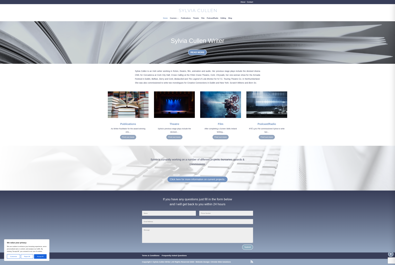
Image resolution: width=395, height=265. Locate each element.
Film (202, 18)
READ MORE (197, 52)
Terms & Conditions (150, 256)
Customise (13, 256)
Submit (247, 247)
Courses (173, 18)
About (242, 2)
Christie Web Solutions (221, 262)
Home (165, 18)
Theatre (196, 18)
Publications (186, 18)
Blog (230, 18)
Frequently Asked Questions (174, 256)
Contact (250, 2)
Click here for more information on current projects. (197, 179)
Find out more (128, 137)
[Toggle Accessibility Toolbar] (390, 254)
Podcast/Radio (212, 18)
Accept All (40, 256)
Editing (223, 18)
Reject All (27, 256)
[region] (26, 250)
